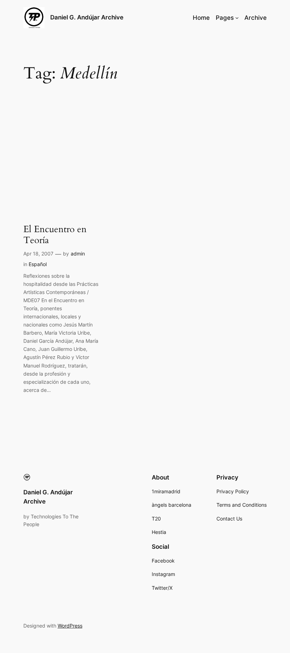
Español (38, 264)
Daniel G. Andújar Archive (86, 17)
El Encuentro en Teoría (55, 235)
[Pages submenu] (237, 17)
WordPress (70, 626)
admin (78, 254)
